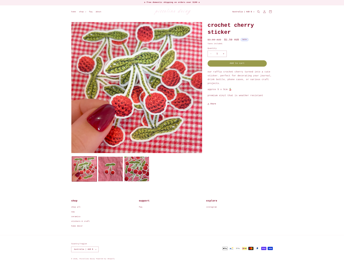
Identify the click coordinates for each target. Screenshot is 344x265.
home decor (77, 226)
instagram (211, 207)
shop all (75, 207)
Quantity (212, 48)
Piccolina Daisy (87, 259)
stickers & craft (80, 221)
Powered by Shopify (105, 259)
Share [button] (213, 104)
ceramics (75, 216)
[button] (82, 12)
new (73, 212)
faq (140, 207)
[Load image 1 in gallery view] (84, 169)
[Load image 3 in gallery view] (136, 169)
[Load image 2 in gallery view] (110, 169)
